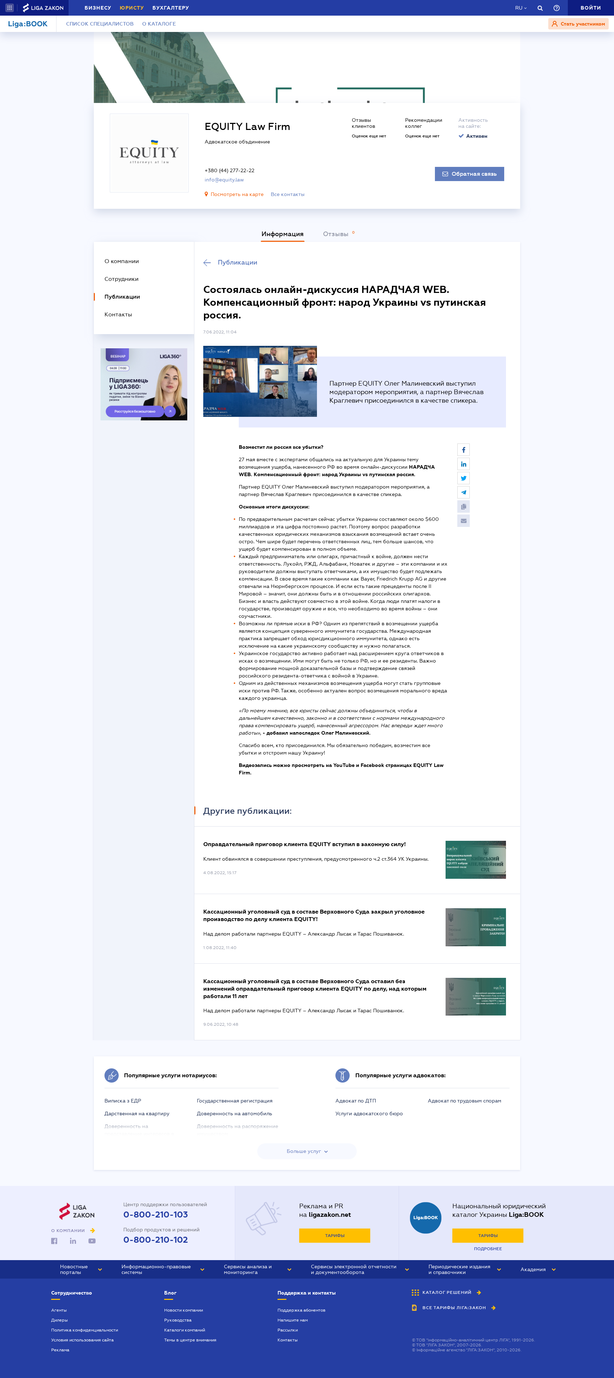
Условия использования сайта (82, 1340)
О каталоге (159, 24)
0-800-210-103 (155, 1214)
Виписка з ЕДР (122, 1101)
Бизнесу (98, 8)
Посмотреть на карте (237, 194)
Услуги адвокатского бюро (369, 1113)
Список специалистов (100, 24)
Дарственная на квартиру (136, 1113)
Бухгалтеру (170, 8)
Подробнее (488, 1248)
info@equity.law (224, 180)
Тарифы (335, 1235)
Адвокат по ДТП (355, 1101)
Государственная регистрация (235, 1101)
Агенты (59, 1310)
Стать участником (582, 24)
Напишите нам (293, 1320)
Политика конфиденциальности (84, 1330)
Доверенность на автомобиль (234, 1113)
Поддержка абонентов (301, 1310)
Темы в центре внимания (190, 1340)
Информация (283, 234)
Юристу (132, 8)
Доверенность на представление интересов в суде (139, 1133)
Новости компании (183, 1310)
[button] (9, 8)
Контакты (288, 1340)
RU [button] (518, 8)
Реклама (60, 1349)
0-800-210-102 (155, 1240)
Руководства (178, 1320)
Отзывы (336, 234)
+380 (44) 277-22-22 (229, 170)
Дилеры (59, 1320)
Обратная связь (474, 174)
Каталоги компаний (184, 1330)
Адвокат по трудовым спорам (464, 1101)
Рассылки (288, 1330)
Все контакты (288, 194)
